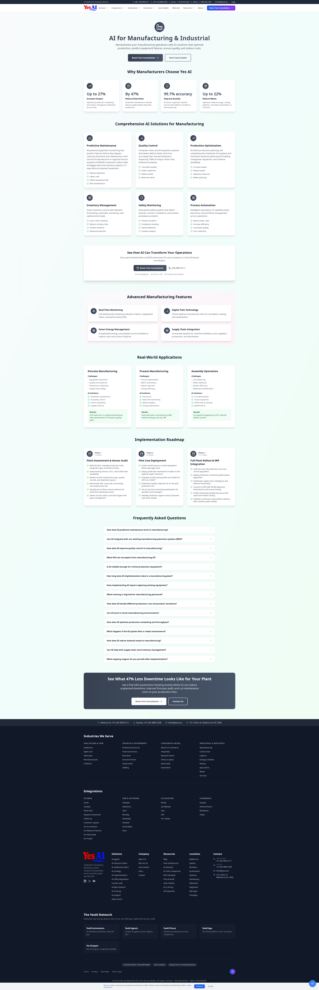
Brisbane (193, 867)
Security (203, 775)
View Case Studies (178, 57)
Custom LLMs (117, 883)
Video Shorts (117, 899)
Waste (202, 771)
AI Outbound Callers (120, 867)
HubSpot (126, 802)
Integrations (116, 8)
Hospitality (165, 751)
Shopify (203, 802)
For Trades (88, 838)
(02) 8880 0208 (160, 2)
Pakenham (193, 883)
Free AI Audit (168, 879)
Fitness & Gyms (167, 759)
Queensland (194, 871)
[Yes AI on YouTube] (93, 881)
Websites (176, 8)
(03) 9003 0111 (142, 2)
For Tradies (165, 818)
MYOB (163, 802)
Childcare (88, 763)
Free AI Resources (170, 863)
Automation (132, 8)
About (200, 8)
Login (233, 2)
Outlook (87, 806)
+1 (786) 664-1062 (202, 2)
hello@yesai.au (175, 722)
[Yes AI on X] (89, 881)
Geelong (192, 875)
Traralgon (193, 895)
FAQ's (141, 871)
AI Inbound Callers (119, 863)
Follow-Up (88, 818)
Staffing (125, 767)
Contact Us (178, 701)
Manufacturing (206, 747)
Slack (124, 830)
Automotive (165, 767)
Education (126, 755)
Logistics (203, 755)
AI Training (116, 891)
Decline (210, 986)
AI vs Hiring (168, 887)
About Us (142, 859)
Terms (86, 971)
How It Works (168, 883)
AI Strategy (116, 871)
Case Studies (163, 8)
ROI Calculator (169, 875)
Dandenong (194, 879)
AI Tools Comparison (172, 871)
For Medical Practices (92, 830)
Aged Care (88, 751)
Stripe (202, 814)
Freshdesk (126, 818)
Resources (187, 8)
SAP (162, 814)
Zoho (124, 810)
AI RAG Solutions (119, 887)
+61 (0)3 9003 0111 (120, 722)
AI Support (116, 895)
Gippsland (193, 887)
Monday (125, 814)
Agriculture (204, 767)
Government (127, 763)
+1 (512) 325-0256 (180, 2)
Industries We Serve (98, 736)
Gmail (86, 802)
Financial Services (129, 751)
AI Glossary (168, 867)
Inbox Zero (88, 810)
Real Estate (165, 763)
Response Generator (92, 814)
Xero (163, 810)
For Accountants (90, 826)
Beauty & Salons (167, 755)
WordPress (204, 810)
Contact (142, 875)
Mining (203, 763)
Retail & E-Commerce (170, 747)
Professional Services (131, 747)
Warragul (193, 891)
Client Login (117, 971)
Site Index (105, 971)
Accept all (199, 986)
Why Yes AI (143, 863)
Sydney (192, 863)
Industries (147, 8)
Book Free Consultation (219, 8)
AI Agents (116, 859)
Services (102, 8)
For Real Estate (90, 834)
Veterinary (88, 755)
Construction (205, 751)
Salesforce (126, 806)
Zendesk (125, 822)
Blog (165, 859)
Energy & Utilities (207, 759)
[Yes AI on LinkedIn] (84, 881)
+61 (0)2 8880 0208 (152, 722)
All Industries (169, 891)
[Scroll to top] (232, 971)
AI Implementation (119, 875)
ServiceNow (127, 826)
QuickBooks (166, 806)
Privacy (95, 971)
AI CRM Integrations (120, 879)
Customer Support (91, 822)
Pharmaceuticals (91, 759)
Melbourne (194, 859)
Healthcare (88, 747)
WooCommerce (206, 806)
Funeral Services (129, 759)
